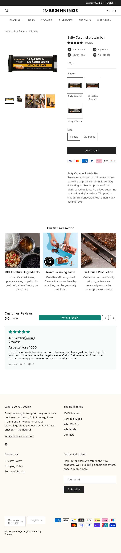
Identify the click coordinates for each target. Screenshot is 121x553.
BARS (31, 20)
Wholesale (70, 429)
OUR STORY (104, 20)
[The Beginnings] (60, 10)
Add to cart (92, 150)
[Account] (106, 10)
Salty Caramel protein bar (26, 31)
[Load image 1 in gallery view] (32, 63)
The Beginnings (20, 531)
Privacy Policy (13, 460)
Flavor (71, 73)
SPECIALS (85, 20)
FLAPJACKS (65, 20)
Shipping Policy (14, 466)
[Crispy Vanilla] (75, 110)
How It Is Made (73, 418)
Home (7, 31)
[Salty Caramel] (75, 85)
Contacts (69, 434)
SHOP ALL (16, 20)
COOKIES (46, 20)
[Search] (7, 10)
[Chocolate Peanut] (92, 85)
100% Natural (72, 413)
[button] (75, 42)
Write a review (69, 317)
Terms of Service (15, 471)
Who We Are (71, 424)
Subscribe (74, 489)
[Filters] (105, 317)
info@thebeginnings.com (19, 436)
